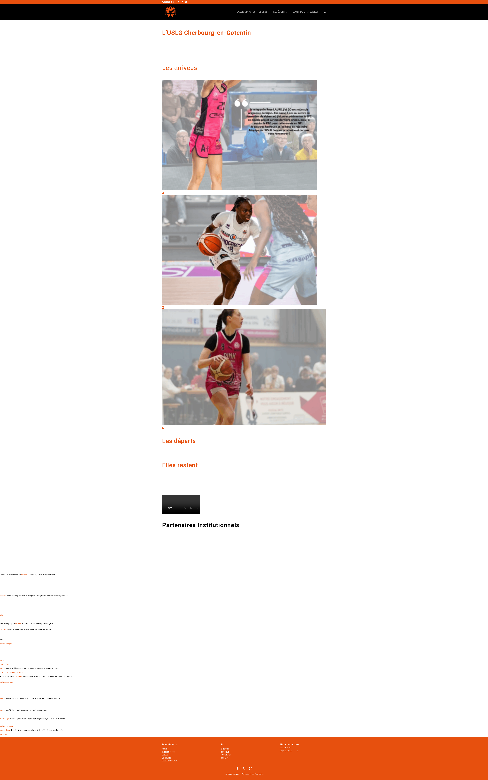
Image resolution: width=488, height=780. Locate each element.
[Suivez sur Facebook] (237, 768)
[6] (244, 425)
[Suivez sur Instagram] (250, 768)
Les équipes (280, 12)
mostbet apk (4, 719)
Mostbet (24, 575)
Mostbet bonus (5, 730)
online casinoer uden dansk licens (12, 672)
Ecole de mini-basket (305, 12)
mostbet (3, 596)
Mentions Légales (231, 774)
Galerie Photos (246, 12)
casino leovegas (6, 644)
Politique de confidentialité (253, 774)
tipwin (2, 660)
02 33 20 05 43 (285, 748)
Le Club (263, 12)
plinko (2, 615)
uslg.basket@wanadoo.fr (289, 751)
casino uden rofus (6, 682)
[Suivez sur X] (244, 768)
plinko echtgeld (5, 664)
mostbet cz (4, 629)
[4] (239, 190)
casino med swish (6, 726)
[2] (239, 304)
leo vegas (3, 734)
